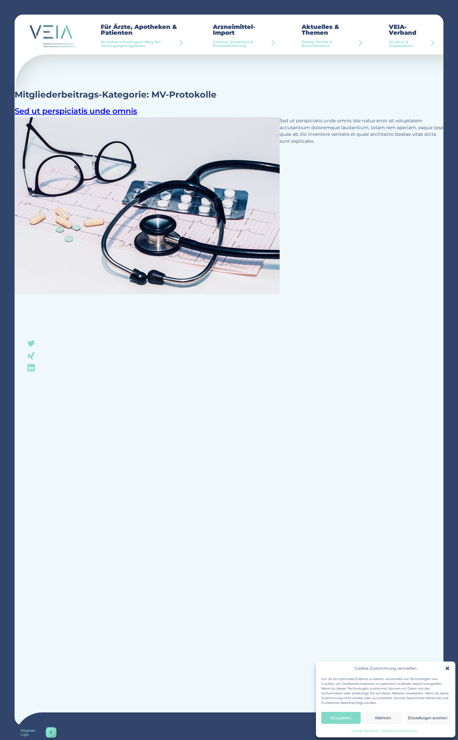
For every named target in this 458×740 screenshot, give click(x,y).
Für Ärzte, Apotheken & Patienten (139, 36)
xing (31, 355)
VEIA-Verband (402, 36)
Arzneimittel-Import (234, 36)
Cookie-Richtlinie (365, 730)
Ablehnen (383, 718)
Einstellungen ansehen (427, 718)
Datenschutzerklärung (399, 730)
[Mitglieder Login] (51, 732)
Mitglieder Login (28, 733)
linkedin (31, 367)
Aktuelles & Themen (320, 36)
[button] (447, 668)
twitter (31, 343)
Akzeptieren (341, 718)
